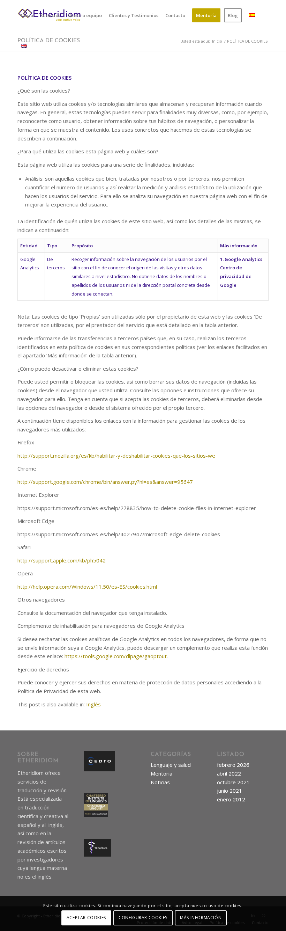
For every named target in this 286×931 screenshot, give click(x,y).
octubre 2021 (233, 782)
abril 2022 (229, 773)
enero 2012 (231, 799)
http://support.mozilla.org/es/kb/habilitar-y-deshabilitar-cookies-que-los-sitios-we (116, 455)
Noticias (160, 782)
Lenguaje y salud (171, 764)
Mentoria (161, 773)
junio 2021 (229, 790)
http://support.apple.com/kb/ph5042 (61, 560)
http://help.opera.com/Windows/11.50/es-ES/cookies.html (87, 586)
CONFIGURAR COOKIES (143, 918)
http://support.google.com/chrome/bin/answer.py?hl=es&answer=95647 (105, 481)
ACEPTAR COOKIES (86, 918)
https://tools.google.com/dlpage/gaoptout (116, 656)
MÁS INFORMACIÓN (200, 918)
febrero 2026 (233, 764)
